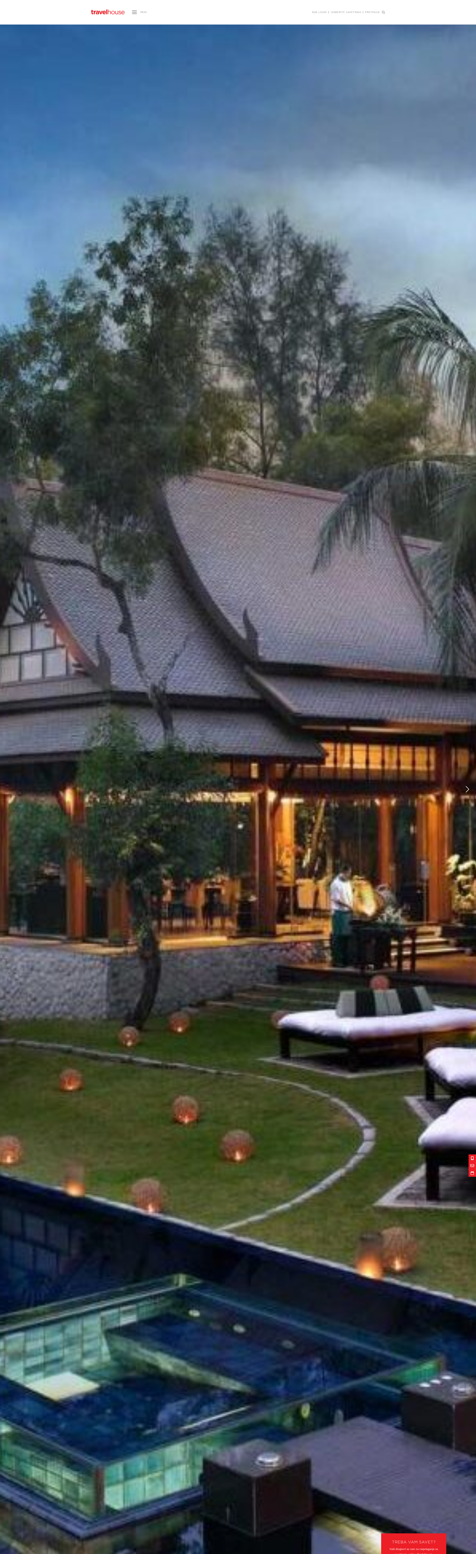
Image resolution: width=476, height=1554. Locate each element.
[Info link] (472, 1158)
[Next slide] (467, 789)
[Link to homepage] (108, 11)
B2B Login (319, 12)
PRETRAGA (372, 12)
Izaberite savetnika (346, 12)
